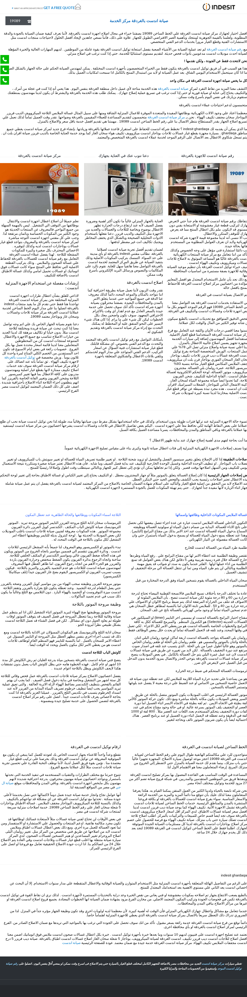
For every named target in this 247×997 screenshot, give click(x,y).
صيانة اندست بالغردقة (173, 88)
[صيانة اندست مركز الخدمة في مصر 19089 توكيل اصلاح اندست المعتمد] (219, 7)
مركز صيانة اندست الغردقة (166, 117)
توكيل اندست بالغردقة (19, 357)
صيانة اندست (71, 943)
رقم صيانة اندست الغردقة (224, 49)
